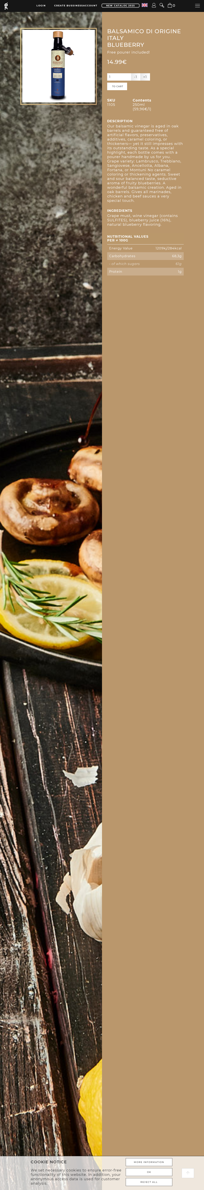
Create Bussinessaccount (75, 5)
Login (41, 5)
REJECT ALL (149, 1182)
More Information (149, 1162)
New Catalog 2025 (120, 5)
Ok (149, 1172)
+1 (145, 77)
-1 (135, 77)
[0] (167, 5)
